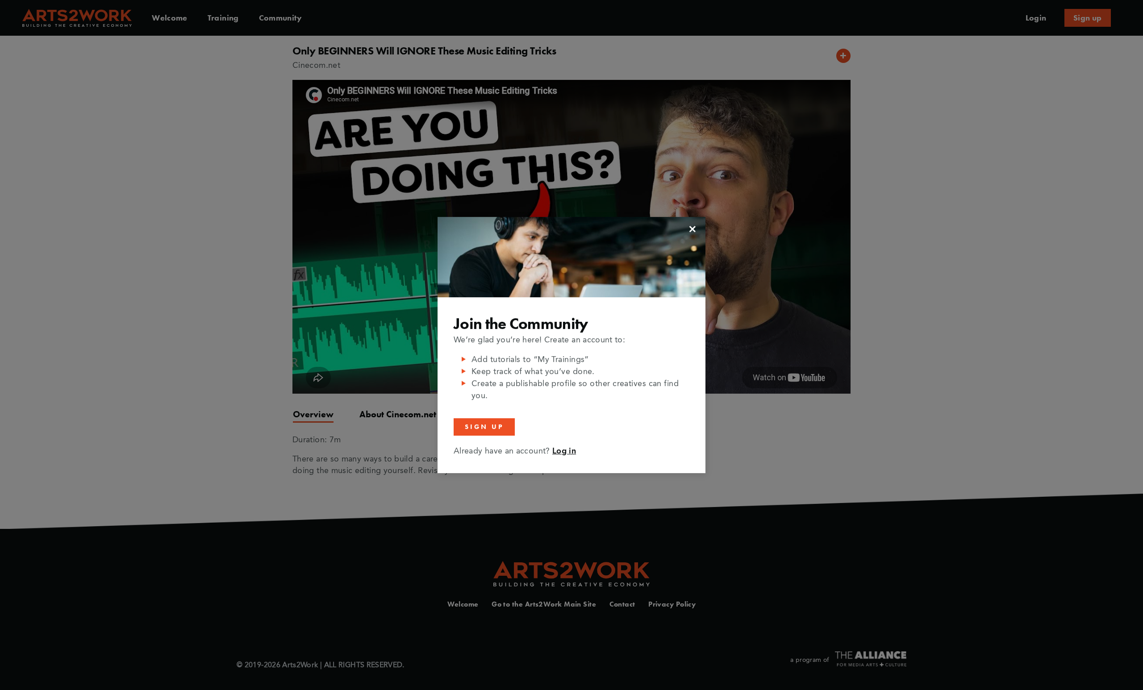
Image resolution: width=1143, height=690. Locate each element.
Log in (564, 451)
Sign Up (484, 426)
